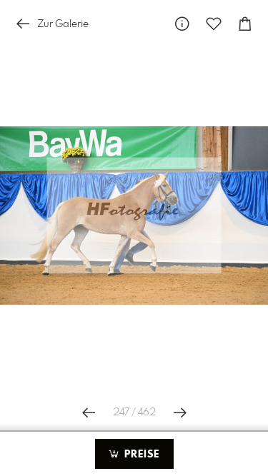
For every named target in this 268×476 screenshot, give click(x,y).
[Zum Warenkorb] (245, 24)
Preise (140, 455)
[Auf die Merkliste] (213, 24)
